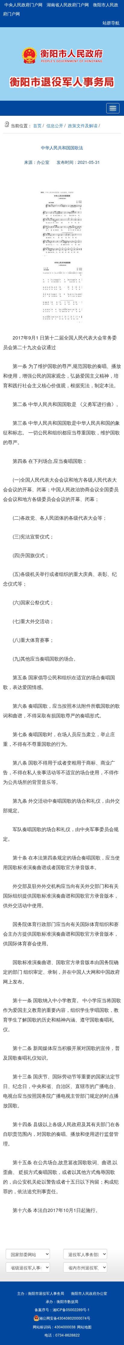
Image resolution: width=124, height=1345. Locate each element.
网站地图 (84, 1326)
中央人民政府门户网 (23, 5)
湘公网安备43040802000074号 (64, 1318)
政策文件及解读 (83, 125)
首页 (37, 125)
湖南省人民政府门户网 (68, 5)
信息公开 (54, 125)
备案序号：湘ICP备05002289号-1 (62, 1309)
